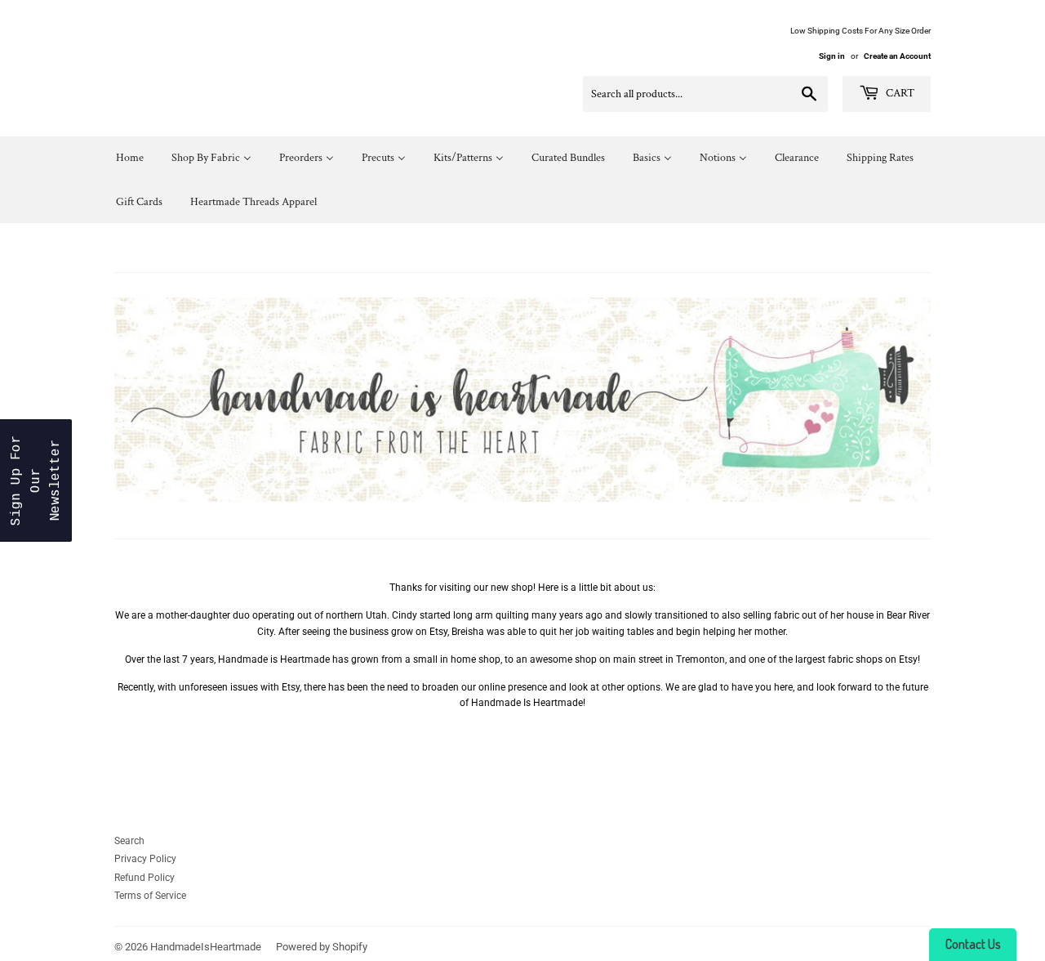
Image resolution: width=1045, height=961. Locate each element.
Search (129, 841)
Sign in (832, 55)
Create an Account (897, 55)
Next (896, 399)
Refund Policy (144, 877)
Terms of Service (150, 895)
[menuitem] (130, 158)
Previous (149, 399)
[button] (36, 480)
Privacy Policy (145, 859)
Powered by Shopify (321, 947)
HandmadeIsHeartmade (205, 947)
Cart (898, 93)
